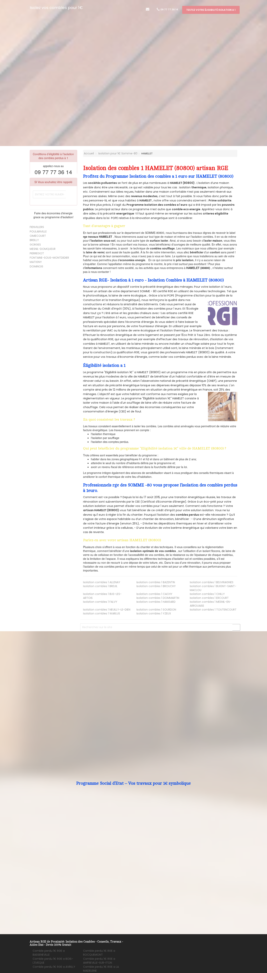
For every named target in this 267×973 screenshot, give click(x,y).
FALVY (100, 602)
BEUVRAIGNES (211, 582)
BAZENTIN (155, 582)
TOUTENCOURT (213, 610)
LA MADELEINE (101, 969)
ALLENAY (101, 582)
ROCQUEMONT (99, 953)
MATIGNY (36, 262)
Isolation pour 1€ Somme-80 (117, 153)
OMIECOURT (38, 236)
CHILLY (207, 594)
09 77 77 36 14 (169, 9)
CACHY (154, 594)
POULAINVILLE (38, 231)
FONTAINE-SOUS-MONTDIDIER (49, 258)
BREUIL (100, 586)
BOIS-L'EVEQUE (53, 961)
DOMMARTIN (157, 598)
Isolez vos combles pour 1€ (56, 7)
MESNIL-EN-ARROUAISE (210, 604)
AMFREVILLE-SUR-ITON (99, 961)
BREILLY (34, 240)
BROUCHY (156, 586)
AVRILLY (54, 967)
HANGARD (156, 602)
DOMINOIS (36, 266)
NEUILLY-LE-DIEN (106, 610)
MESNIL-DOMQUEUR (43, 249)
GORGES (35, 245)
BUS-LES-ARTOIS (102, 596)
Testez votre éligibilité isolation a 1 (211, 10)
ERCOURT (209, 598)
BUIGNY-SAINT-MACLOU (213, 588)
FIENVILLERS (37, 227)
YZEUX (153, 613)
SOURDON (156, 610)
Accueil (88, 153)
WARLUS (101, 613)
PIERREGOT (37, 253)
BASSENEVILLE (49, 953)
